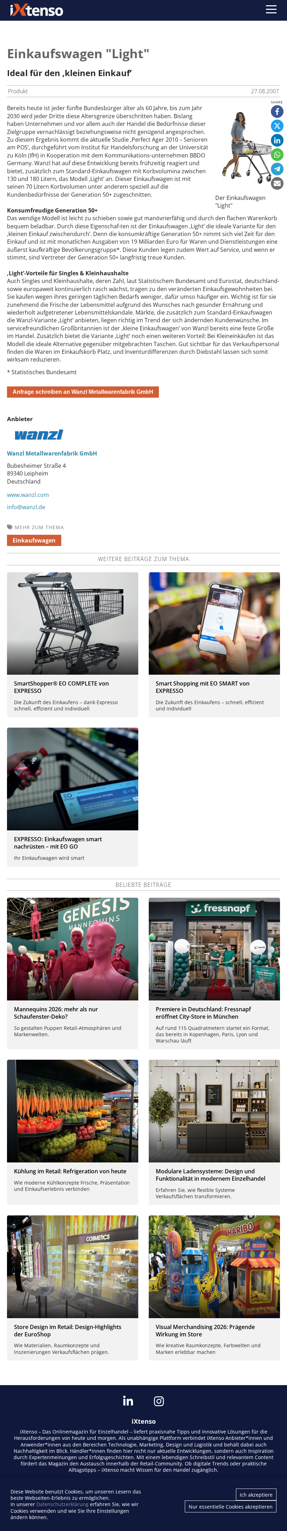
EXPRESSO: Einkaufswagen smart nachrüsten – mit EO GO (58, 842)
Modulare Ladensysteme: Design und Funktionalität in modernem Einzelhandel (210, 1174)
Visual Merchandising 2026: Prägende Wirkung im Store (205, 1330)
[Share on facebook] (277, 111)
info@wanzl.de (26, 507)
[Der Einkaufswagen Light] (247, 190)
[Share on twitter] (277, 126)
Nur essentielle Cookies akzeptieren (231, 1506)
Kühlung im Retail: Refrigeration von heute (70, 1171)
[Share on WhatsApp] (277, 154)
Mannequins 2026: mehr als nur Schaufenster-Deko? (56, 1012)
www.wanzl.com (28, 495)
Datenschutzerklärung (62, 1504)
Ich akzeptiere (256, 1494)
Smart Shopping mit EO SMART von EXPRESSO (203, 687)
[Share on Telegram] (277, 169)
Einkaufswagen (34, 540)
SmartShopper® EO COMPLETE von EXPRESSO (61, 687)
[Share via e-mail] (277, 183)
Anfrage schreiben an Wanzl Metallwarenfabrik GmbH (83, 392)
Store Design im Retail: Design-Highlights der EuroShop (67, 1330)
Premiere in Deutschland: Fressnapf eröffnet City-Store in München (203, 1012)
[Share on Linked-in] (277, 140)
